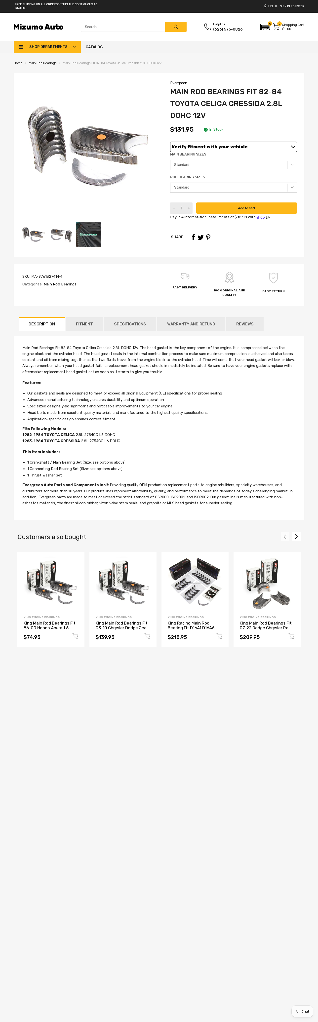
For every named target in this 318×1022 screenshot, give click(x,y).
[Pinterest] (208, 237)
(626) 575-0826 (228, 29)
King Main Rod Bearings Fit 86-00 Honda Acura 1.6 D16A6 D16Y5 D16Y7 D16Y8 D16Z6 (50, 630)
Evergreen (178, 83)
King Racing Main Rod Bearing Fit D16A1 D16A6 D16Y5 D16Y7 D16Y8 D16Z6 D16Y (193, 630)
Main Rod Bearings (59, 284)
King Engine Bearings (42, 617)
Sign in (285, 6)
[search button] (176, 27)
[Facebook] (193, 237)
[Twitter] (201, 237)
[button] (265, 27)
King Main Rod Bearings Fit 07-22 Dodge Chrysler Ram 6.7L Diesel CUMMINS (266, 628)
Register (297, 6)
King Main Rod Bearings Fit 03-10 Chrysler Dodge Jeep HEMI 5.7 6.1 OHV (122, 628)
